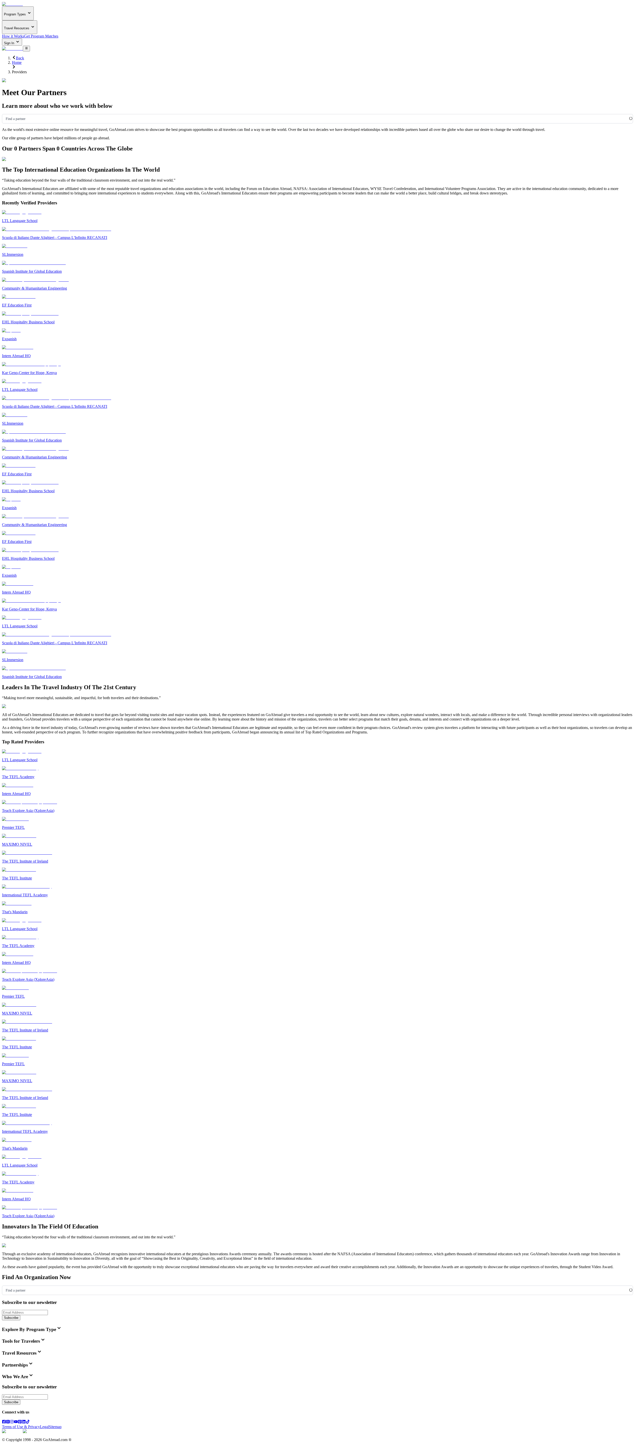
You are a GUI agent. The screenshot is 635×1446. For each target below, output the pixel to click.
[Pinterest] (20, 1422)
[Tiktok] (28, 1422)
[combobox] (5, 119)
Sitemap (55, 1427)
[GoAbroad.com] (12, 4)
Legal (44, 1427)
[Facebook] (4, 1422)
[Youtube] (16, 1422)
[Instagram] (12, 1422)
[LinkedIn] (24, 1422)
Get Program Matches (41, 36)
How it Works (13, 36)
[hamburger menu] (26, 48)
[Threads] (8, 1422)
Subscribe (11, 1318)
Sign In (9, 43)
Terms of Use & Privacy (21, 1427)
